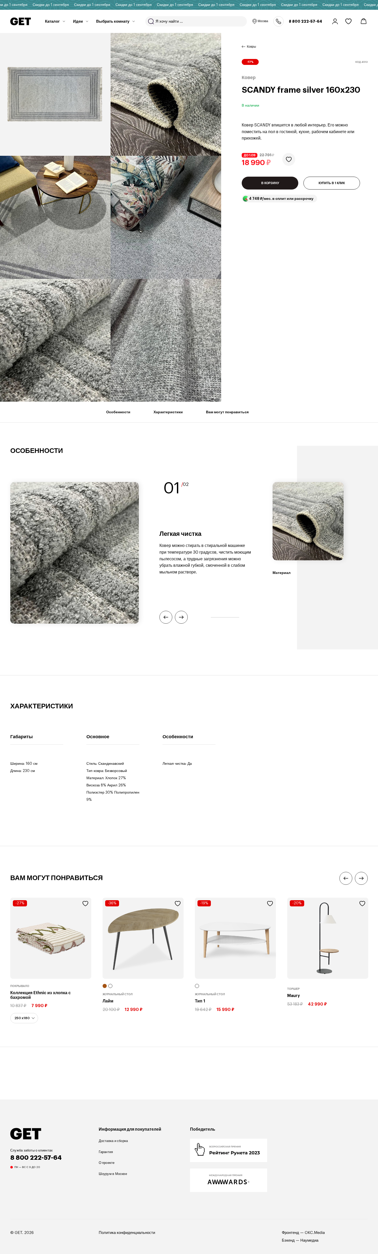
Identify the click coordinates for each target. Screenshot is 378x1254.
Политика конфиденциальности (127, 1233)
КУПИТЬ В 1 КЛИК (332, 183)
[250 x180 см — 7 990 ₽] (24, 1018)
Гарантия (106, 1152)
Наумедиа (309, 1240)
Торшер (293, 988)
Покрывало (19, 986)
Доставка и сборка (113, 1141)
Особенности (118, 412)
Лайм (108, 1001)
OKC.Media (315, 1233)
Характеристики (168, 412)
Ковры (251, 46)
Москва (263, 21)
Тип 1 (200, 1001)
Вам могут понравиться (227, 412)
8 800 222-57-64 (305, 21)
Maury (293, 996)
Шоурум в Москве (113, 1173)
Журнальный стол (118, 994)
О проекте (107, 1162)
